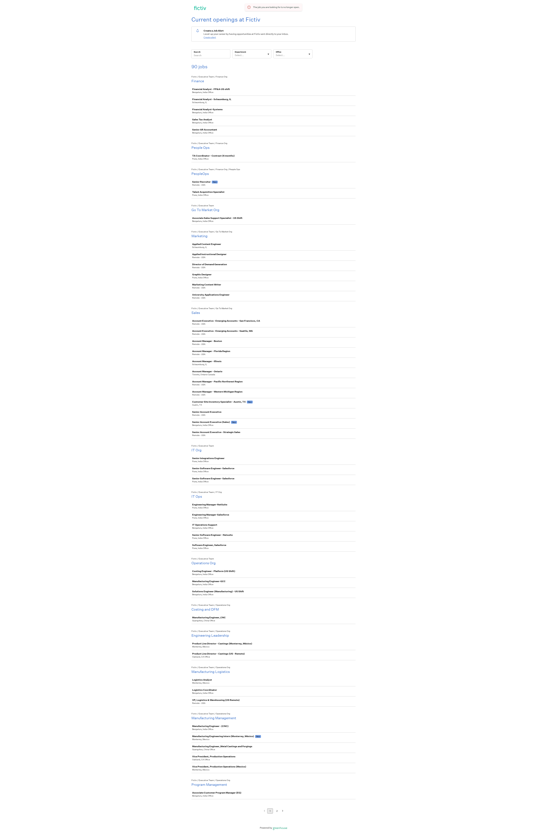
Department (240, 52)
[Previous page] (264, 811)
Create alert (210, 37)
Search (197, 52)
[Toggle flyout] (268, 54)
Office (278, 52)
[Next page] (282, 811)
